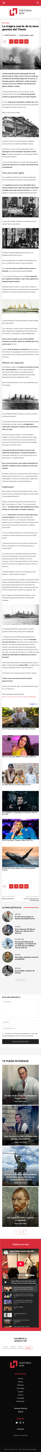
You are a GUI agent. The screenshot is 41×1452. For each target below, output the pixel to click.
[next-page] (23, 1232)
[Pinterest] (21, 41)
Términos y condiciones (20, 1435)
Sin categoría (19, 939)
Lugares (20, 1391)
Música (20, 1378)
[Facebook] (11, 41)
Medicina (18, 914)
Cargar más (19, 980)
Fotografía (20, 1398)
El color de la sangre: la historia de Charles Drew (25, 918)
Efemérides (20, 1401)
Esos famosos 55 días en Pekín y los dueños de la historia (25, 931)
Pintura (17, 954)
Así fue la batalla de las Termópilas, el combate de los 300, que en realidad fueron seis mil (25, 945)
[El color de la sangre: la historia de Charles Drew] (7, 916)
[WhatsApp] (26, 41)
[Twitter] (16, 41)
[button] (3, 3)
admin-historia (10, 35)
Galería (20, 1412)
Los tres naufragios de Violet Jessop (31, 899)
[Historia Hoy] (20, 12)
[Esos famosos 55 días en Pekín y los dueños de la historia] (7, 930)
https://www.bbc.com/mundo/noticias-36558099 (19, 697)
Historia (5, 23)
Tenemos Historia (20, 1408)
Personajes (20, 1388)
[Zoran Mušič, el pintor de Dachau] (7, 970)
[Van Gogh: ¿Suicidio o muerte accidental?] (7, 957)
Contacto (20, 1429)
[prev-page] (17, 1232)
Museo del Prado (8, 899)
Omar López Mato (20, 1101)
